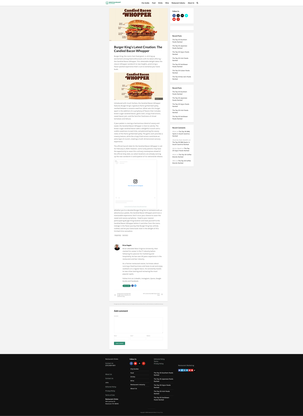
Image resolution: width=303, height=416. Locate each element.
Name (115, 335)
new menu (125, 235)
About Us (191, 3)
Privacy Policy (110, 391)
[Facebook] (174, 15)
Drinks (160, 3)
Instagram (145, 278)
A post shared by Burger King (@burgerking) (135, 206)
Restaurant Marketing (186, 365)
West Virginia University (144, 249)
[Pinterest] (178, 19)
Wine (167, 3)
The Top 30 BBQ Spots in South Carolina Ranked (181, 134)
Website (148, 335)
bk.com (160, 98)
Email (132, 335)
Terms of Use (110, 395)
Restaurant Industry (178, 3)
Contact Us (109, 363)
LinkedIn (137, 278)
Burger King (118, 235)
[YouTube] (174, 19)
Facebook (134, 281)
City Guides (145, 3)
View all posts (126, 285)
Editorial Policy (110, 387)
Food (153, 3)
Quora (152, 278)
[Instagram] (182, 15)
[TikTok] (186, 15)
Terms (156, 361)
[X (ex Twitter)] (178, 15)
